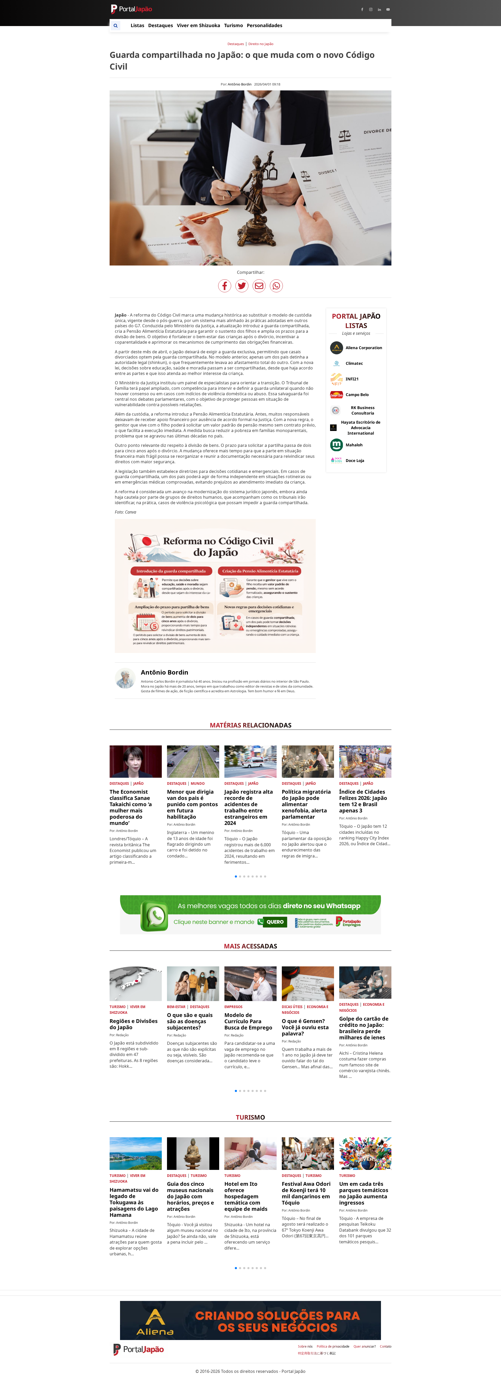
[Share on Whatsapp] (276, 285)
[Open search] (115, 25)
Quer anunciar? (365, 1346)
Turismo (118, 1006)
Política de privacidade (333, 1346)
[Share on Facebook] (224, 285)
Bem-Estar (176, 1006)
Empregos (233, 1006)
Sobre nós (305, 1346)
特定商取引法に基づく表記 (317, 1353)
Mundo (198, 783)
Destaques (236, 43)
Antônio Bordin (240, 84)
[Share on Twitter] (241, 285)
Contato (385, 1346)
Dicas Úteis (292, 1006)
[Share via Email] (259, 285)
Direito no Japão (260, 43)
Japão (138, 783)
